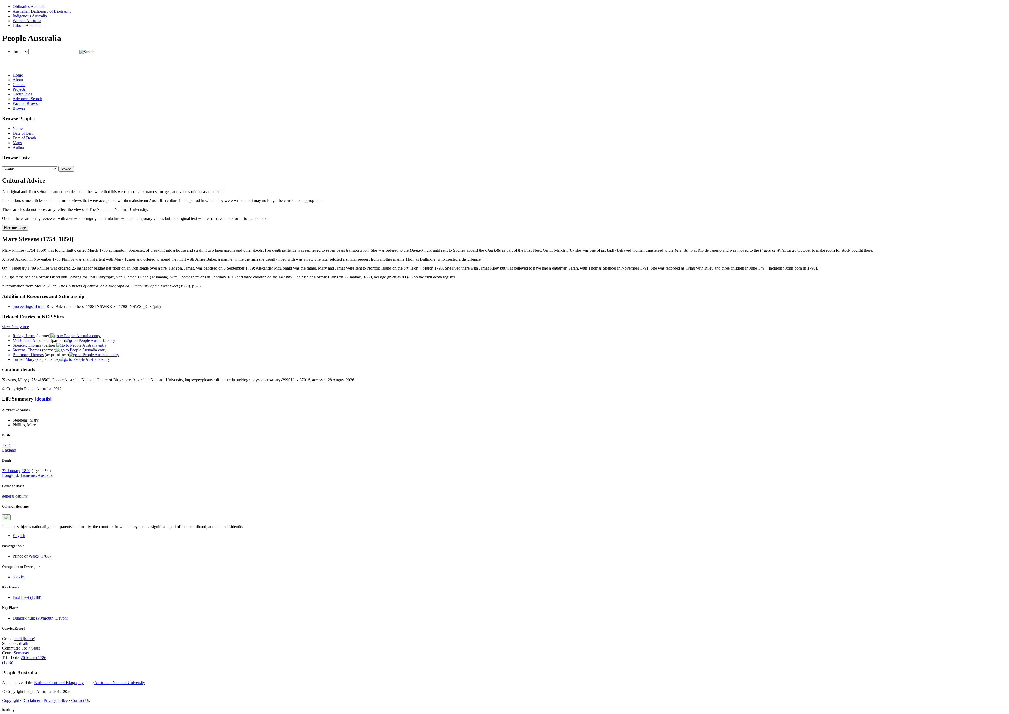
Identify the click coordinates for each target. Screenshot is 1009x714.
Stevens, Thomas (27, 350)
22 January (11, 470)
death (23, 643)
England (9, 450)
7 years (34, 648)
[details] (43, 399)
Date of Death (24, 138)
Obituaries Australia (29, 6)
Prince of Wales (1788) (32, 556)
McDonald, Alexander (31, 340)
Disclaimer (31, 700)
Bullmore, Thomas (28, 354)
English (19, 535)
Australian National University (119, 682)
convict (19, 577)
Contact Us (80, 700)
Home (18, 75)
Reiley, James (24, 335)
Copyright (10, 700)
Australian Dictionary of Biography (42, 11)
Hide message (15, 228)
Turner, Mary (23, 359)
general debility (15, 496)
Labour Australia (26, 25)
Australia (45, 475)
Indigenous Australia (30, 16)
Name (18, 128)
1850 (26, 470)
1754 (6, 445)
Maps (17, 142)
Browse (19, 108)
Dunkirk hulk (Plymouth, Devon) (40, 618)
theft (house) (24, 638)
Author (18, 147)
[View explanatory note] (6, 517)
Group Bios (22, 94)
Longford (10, 475)
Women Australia (27, 20)
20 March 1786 (33, 657)
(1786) (7, 662)
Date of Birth (23, 133)
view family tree (15, 327)
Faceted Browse (26, 103)
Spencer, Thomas (27, 345)
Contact (19, 84)
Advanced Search (27, 99)
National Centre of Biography (59, 682)
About (18, 80)
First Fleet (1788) (27, 597)
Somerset (21, 653)
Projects (19, 89)
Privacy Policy (56, 700)
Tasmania (28, 475)
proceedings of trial (28, 306)
